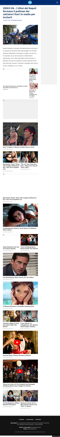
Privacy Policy (29, 419)
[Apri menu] (57, 2)
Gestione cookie (56, 435)
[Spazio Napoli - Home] (30, 2)
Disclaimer (38, 419)
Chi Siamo (21, 419)
